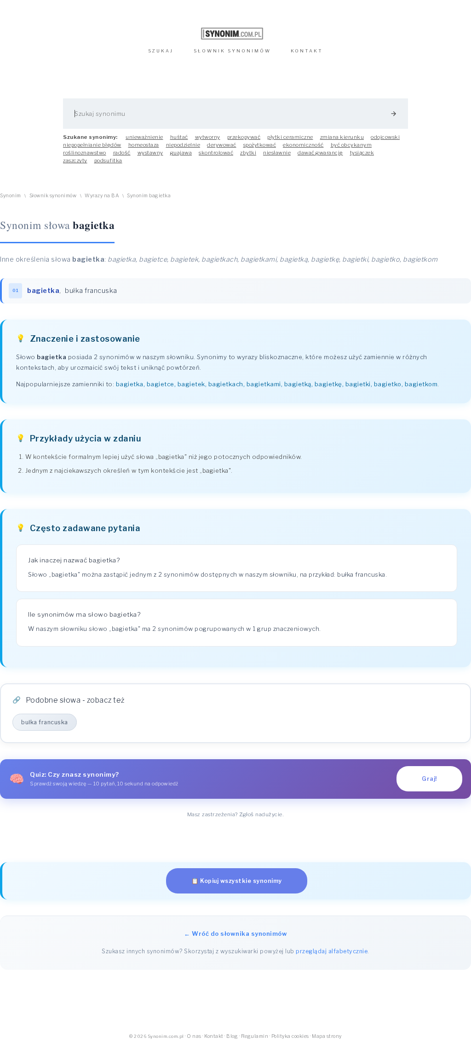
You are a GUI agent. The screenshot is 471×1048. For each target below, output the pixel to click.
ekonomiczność (303, 145)
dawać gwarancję (320, 152)
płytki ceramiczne (290, 137)
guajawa (181, 152)
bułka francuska (91, 290)
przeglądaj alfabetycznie (332, 951)
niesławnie (277, 152)
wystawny (150, 152)
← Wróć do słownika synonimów (235, 933)
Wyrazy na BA (102, 196)
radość (122, 152)
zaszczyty (75, 160)
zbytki (248, 152)
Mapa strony (327, 1036)
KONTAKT (307, 50)
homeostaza (143, 145)
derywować (221, 145)
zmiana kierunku (342, 137)
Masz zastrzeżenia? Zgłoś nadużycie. (235, 814)
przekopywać (244, 137)
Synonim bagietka (149, 196)
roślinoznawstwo (84, 152)
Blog (232, 1036)
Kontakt (214, 1036)
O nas (194, 1036)
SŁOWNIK (232, 50)
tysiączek (362, 152)
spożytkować (259, 145)
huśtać (179, 137)
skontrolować (216, 152)
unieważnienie (144, 137)
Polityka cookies (290, 1036)
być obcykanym (351, 145)
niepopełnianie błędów (92, 145)
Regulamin (255, 1036)
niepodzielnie (183, 145)
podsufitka (108, 160)
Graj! (429, 778)
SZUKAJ (160, 50)
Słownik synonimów (53, 196)
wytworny (207, 137)
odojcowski (385, 137)
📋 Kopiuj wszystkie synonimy (236, 880)
